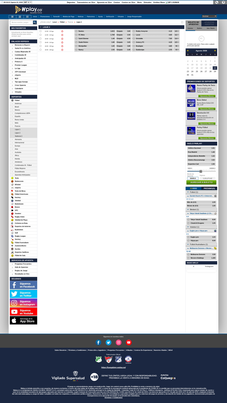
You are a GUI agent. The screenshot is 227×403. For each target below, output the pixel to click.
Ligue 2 (79, 22)
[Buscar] (35, 22)
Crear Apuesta (20, 85)
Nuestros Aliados (160, 350)
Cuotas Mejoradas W (22, 52)
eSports (18, 75)
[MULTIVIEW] (27, 16)
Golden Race (159, 2)
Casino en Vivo (128, 2)
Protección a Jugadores (97, 350)
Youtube (128, 342)
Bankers (199, 28)
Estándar (190, 28)
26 (201, 71)
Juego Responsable (134, 16)
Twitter (108, 342)
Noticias (81, 16)
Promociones (45, 16)
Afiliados (129, 350)
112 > (177, 35)
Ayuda (100, 16)
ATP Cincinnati (20, 72)
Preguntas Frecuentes (23, 264)
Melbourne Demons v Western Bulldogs (201, 248)
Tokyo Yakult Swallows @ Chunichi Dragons (201, 213)
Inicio (35, 16)
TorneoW (56, 16)
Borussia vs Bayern (22, 45)
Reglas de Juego (21, 271)
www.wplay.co (27, 394)
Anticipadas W (20, 58)
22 (215, 68)
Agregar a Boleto (201, 182)
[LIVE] (12, 16)
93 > (177, 50)
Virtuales (147, 2)
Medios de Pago (68, 16)
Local (55, 22)
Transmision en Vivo (86, 2)
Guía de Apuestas (21, 267)
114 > (177, 38)
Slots (139, 2)
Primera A (18, 62)
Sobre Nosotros (60, 350)
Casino (117, 2)
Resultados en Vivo (22, 274)
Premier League (21, 65)
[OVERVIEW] (20, 16)
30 (188, 75)
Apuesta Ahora (207, 96)
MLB (16, 78)
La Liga (17, 68)
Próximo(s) (209, 188)
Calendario (19, 88)
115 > (177, 31)
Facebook (98, 342)
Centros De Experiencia (143, 350)
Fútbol (62, 22)
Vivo (193, 188)
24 (192, 71)
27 (206, 71)
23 (188, 71)
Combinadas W (20, 55)
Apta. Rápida (211, 28)
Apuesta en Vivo (104, 2)
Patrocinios (91, 16)
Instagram (209, 266)
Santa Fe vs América (22, 48)
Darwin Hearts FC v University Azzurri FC (201, 196)
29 (215, 71)
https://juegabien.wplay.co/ (113, 367)
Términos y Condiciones (77, 350)
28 (210, 71)
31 (192, 75)
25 (197, 71)
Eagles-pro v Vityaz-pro (198, 231)
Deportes (71, 2)
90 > (177, 46)
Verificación (110, 16)
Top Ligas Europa (21, 82)
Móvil (170, 350)
